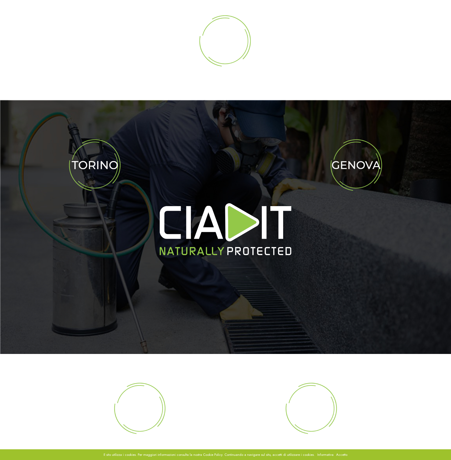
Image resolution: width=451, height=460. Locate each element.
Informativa (325, 454)
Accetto (341, 454)
